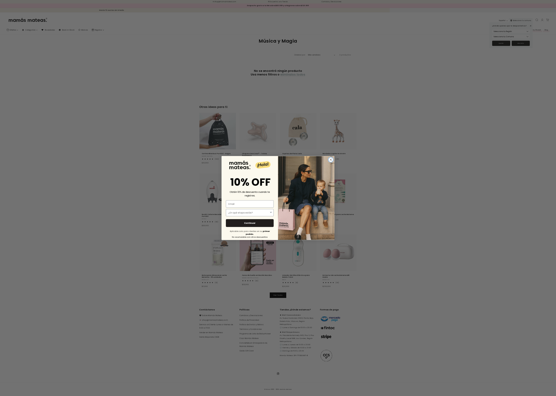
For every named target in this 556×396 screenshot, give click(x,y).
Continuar (250, 223)
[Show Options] (270, 212)
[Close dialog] (330, 159)
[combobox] (248, 212)
